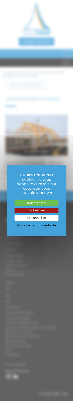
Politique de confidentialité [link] (36, 225)
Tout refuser (36, 210)
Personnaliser (36, 218)
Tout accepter (36, 203)
